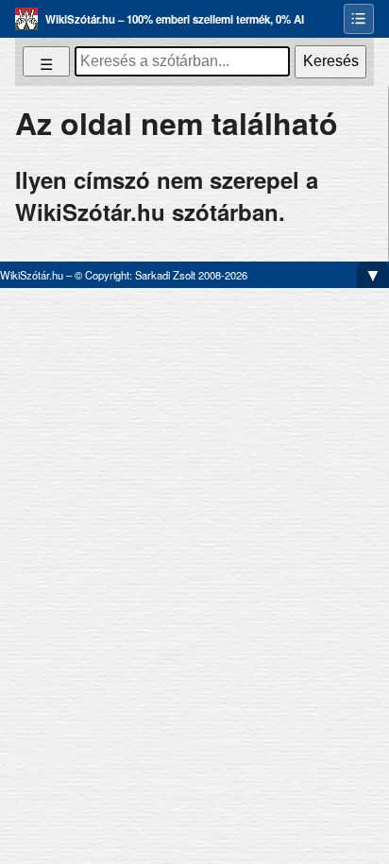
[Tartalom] (359, 19)
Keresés (331, 61)
